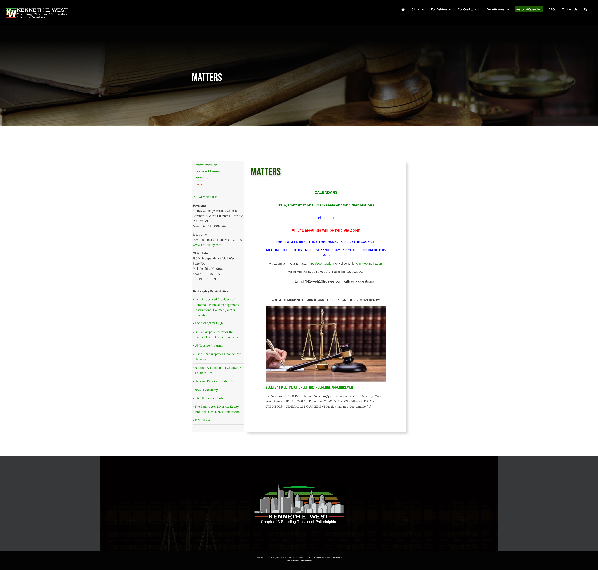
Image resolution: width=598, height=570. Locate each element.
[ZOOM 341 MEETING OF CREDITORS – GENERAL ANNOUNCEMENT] (326, 343)
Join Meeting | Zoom (369, 263)
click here (326, 218)
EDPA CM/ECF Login (209, 323)
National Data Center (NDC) (214, 381)
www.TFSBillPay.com (207, 245)
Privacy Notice (292, 560)
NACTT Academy (206, 390)
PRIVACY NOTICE (205, 197)
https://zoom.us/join (321, 263)
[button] (586, 9)
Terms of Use (306, 560)
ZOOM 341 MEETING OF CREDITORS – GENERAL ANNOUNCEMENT (310, 387)
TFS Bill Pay (203, 420)
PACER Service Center (210, 398)
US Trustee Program (209, 345)
